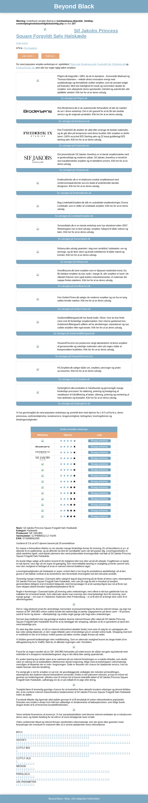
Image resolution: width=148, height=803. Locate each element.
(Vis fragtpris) (30, 48)
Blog (67, 798)
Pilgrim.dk (75, 64)
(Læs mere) (22, 43)
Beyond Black (74, 6)
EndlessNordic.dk (25, 68)
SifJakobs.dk (118, 64)
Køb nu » (50, 56)
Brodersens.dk (88, 64)
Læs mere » (28, 56)
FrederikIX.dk (104, 64)
